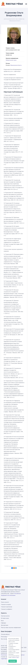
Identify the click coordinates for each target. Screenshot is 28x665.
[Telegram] (16, 568)
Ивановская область (16, 65)
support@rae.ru (5, 658)
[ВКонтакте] (12, 568)
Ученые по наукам (6, 604)
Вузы (2, 620)
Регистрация (4, 636)
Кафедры (3, 623)
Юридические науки (11, 60)
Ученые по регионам (6, 607)
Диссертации (4, 625)
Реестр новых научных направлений (11, 627)
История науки (5, 618)
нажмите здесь (15, 657)
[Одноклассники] (14, 568)
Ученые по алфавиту (6, 609)
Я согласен (12, 661)
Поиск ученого (5, 602)
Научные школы (5, 616)
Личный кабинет (5, 634)
